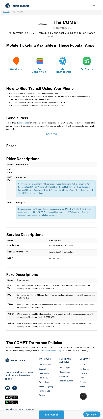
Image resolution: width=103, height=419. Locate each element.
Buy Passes (51, 414)
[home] (17, 6)
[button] (94, 6)
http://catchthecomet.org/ (51, 351)
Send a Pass (23, 123)
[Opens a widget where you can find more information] (91, 414)
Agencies (7, 12)
